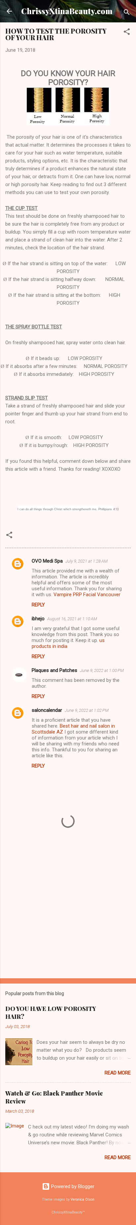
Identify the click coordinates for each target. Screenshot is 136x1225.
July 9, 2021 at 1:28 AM (86, 561)
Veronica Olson (82, 1199)
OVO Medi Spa (47, 561)
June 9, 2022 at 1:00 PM (102, 670)
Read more (118, 1073)
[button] (127, 33)
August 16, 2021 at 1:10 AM (72, 618)
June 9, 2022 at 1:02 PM (87, 710)
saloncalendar (47, 710)
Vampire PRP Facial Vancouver (86, 595)
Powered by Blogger (72, 1186)
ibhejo (38, 619)
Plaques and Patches (54, 670)
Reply (38, 604)
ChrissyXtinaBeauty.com (67, 11)
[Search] (127, 13)
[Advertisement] (68, 922)
